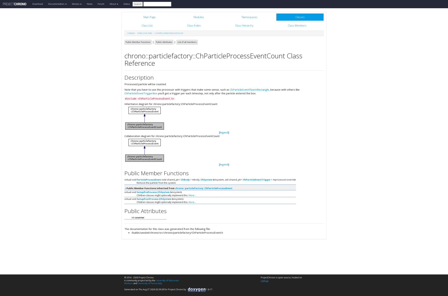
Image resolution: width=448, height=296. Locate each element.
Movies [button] (76, 3)
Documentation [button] (56, 3)
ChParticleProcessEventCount (169, 33)
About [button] (113, 3)
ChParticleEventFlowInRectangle (249, 89)
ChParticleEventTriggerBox (140, 93)
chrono (131, 33)
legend (224, 132)
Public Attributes (164, 42)
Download (37, 3)
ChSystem (206, 179)
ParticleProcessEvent (149, 179)
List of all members (187, 42)
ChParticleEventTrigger (257, 179)
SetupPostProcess (147, 198)
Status (126, 3)
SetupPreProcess (147, 192)
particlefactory (144, 33)
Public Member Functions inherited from (179, 188)
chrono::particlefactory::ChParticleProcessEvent (203, 188)
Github (265, 281)
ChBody (185, 179)
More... (192, 195)
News (89, 3)
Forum (101, 3)
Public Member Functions (138, 42)
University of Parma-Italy (150, 283)
